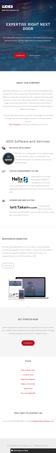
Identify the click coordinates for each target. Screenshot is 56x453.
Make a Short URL (28, 384)
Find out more (34, 55)
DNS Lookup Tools (28, 370)
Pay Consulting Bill (28, 393)
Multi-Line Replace (28, 379)
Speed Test (28, 388)
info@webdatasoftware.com (42, 421)
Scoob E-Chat (28, 375)
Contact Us (20, 55)
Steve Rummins (15, 124)
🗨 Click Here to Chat (19, 451)
